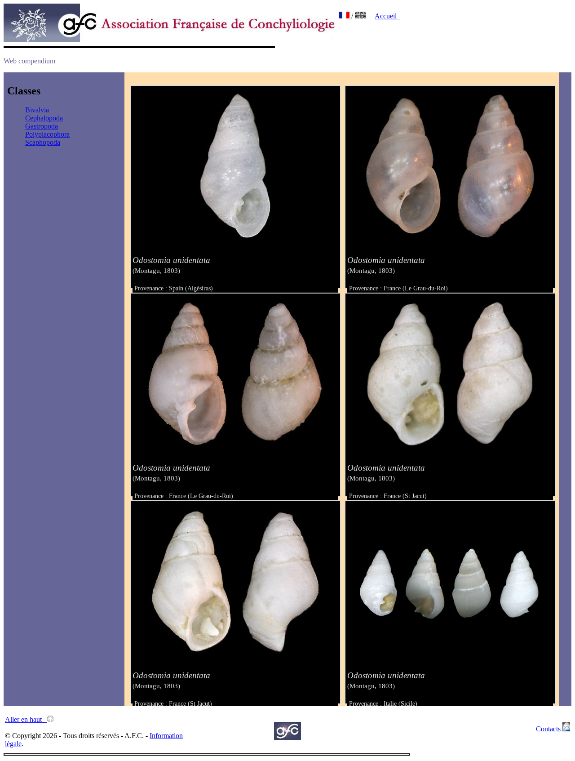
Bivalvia (37, 110)
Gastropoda (41, 126)
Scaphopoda (42, 142)
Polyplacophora (47, 134)
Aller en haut (26, 719)
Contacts (549, 729)
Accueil (387, 16)
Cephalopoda (44, 118)
